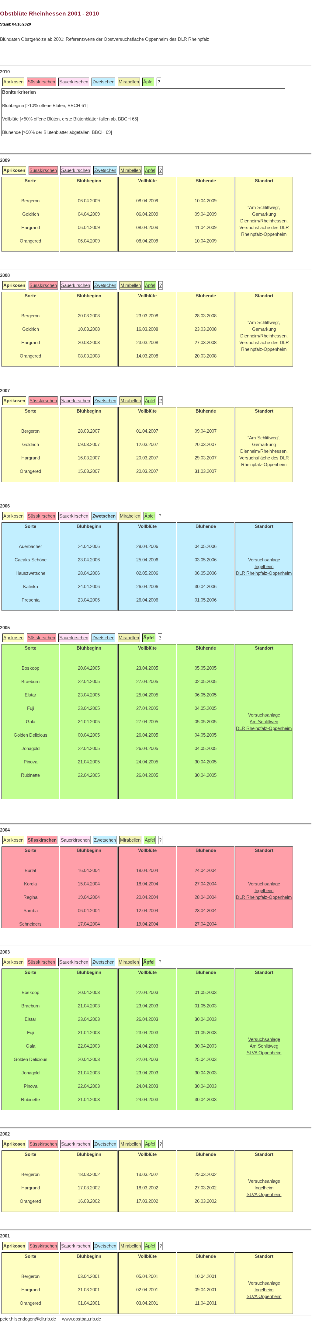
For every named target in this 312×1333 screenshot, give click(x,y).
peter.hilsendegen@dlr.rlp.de (28, 1319)
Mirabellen (129, 81)
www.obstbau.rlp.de (81, 1319)
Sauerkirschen (73, 81)
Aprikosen (13, 81)
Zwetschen (103, 81)
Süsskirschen (41, 81)
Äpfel (148, 81)
